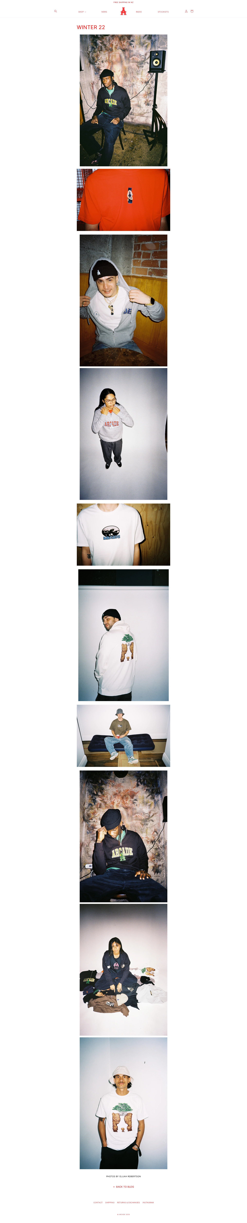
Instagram (148, 1202)
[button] (55, 11)
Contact (98, 1202)
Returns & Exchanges (128, 1202)
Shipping (109, 1202)
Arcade (122, 1214)
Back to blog (125, 1186)
